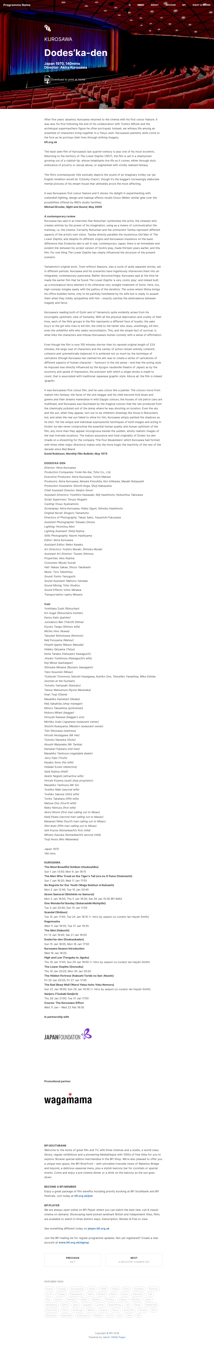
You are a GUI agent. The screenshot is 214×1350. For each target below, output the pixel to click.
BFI (184, 5)
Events (100, 1305)
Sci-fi (110, 1315)
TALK (129, 1315)
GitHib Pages (118, 1337)
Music (113, 1294)
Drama (49, 1289)
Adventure (138, 1294)
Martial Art (51, 1315)
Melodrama (51, 1305)
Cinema (103, 1310)
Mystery (136, 1299)
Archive (171, 5)
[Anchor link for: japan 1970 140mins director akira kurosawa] (41, 67)
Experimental (76, 1294)
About (155, 5)
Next (134, 1259)
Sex (119, 1315)
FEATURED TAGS (53, 1281)
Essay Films (51, 1310)
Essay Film (129, 1310)
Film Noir (109, 1299)
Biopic (84, 1299)
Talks (90, 1294)
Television (71, 1299)
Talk (150, 1294)
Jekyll (106, 1337)
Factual (142, 1310)
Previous (72, 1259)
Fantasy (61, 1294)
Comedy (62, 1289)
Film (153, 1310)
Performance (83, 1315)
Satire (148, 1299)
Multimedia (66, 1315)
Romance (153, 1289)
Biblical (91, 1310)
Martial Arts (151, 1305)
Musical (101, 1294)
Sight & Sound (202, 5)
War (48, 1299)
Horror (92, 1289)
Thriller (103, 1289)
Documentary (77, 1289)
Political (98, 1315)
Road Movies (115, 1305)
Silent (65, 1305)
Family (137, 1305)
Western (96, 1299)
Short (65, 1310)
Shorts (58, 1299)
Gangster (87, 1305)
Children (123, 1299)
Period (115, 1289)
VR (138, 1315)
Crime (126, 1289)
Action (125, 1294)
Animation (139, 1289)
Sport (75, 1305)
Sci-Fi (49, 1294)
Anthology (77, 1310)
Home (140, 5)
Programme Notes (16, 5)
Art (127, 1305)
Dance (116, 1310)
